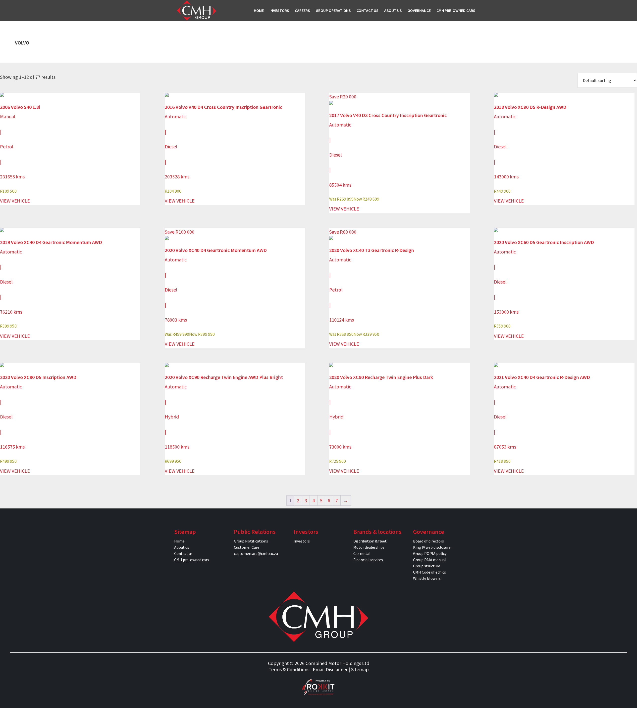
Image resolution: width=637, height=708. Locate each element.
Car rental (362, 553)
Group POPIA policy (429, 553)
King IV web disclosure (432, 547)
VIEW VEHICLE (15, 201)
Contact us (183, 553)
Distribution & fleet (370, 541)
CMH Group (196, 10)
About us (181, 547)
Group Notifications (251, 541)
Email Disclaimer (330, 669)
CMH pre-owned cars (191, 559)
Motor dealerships (368, 547)
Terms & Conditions (288, 669)
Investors (302, 541)
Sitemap (360, 669)
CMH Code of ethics (429, 572)
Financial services (368, 559)
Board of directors (428, 541)
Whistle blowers (427, 578)
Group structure (426, 565)
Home (179, 541)
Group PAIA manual (429, 559)
